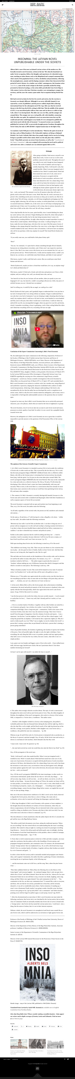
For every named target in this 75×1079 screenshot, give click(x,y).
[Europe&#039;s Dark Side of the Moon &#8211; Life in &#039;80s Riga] (37, 1044)
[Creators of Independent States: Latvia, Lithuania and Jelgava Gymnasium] (18, 1044)
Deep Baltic (37, 1063)
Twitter (71, 1)
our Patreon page (17, 1018)
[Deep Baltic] (37, 4)
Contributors (11, 1)
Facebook (69, 1)
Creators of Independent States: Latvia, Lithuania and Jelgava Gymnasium (17, 1052)
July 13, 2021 (37, 54)
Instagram (72, 1)
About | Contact (5, 1)
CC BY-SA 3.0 (51, 459)
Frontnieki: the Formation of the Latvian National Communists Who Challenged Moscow (55, 1052)
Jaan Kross (14, 85)
